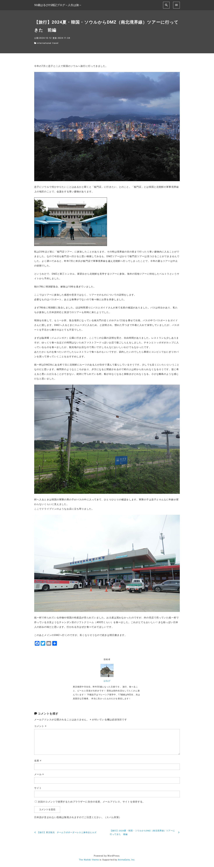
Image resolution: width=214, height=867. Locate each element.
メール (39, 774)
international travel (47, 43)
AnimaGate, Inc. (126, 860)
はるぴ (107, 681)
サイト (38, 788)
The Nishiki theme (89, 860)
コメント (40, 726)
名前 (37, 760)
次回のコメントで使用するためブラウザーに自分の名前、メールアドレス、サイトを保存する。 (91, 801)
